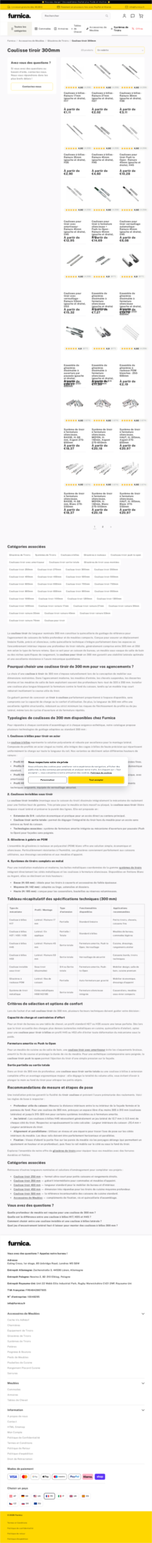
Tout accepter (96, 780)
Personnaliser (47, 780)
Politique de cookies (101, 773)
